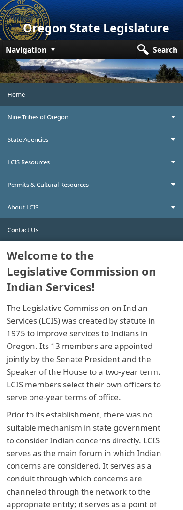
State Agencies (28, 139)
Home (16, 94)
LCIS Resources (29, 162)
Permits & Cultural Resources (48, 184)
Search (165, 50)
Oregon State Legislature (96, 28)
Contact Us (23, 229)
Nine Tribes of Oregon (38, 117)
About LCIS (23, 207)
